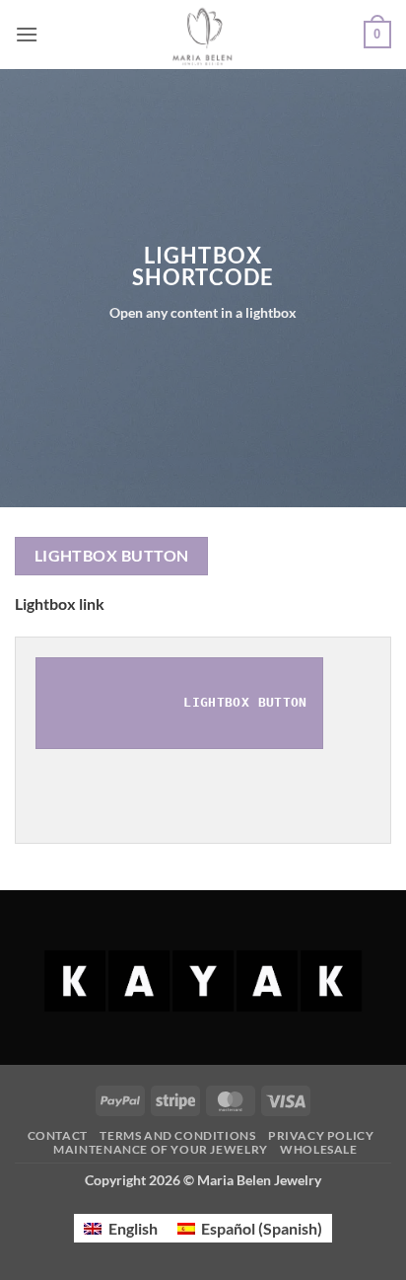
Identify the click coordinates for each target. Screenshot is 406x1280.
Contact (58, 1135)
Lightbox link (59, 603)
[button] (26, 34)
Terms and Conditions (177, 1135)
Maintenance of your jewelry (160, 1149)
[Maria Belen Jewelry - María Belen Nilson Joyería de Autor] (203, 34)
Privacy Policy (321, 1135)
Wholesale (319, 1149)
